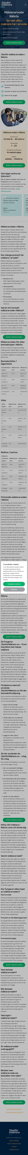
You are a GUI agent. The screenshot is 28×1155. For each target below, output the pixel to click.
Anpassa (14, 589)
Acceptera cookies (14, 584)
